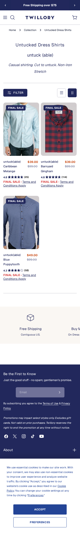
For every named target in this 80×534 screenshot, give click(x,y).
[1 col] (61, 92)
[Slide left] (5, 5)
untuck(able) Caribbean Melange (12, 166)
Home (12, 30)
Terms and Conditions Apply (19, 183)
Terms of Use (50, 403)
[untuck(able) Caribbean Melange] (21, 129)
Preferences (40, 522)
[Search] (12, 17)
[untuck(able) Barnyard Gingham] (59, 129)
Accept (40, 509)
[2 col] (72, 92)
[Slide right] (74, 5)
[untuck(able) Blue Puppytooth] (21, 222)
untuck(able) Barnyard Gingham (49, 166)
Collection (30, 30)
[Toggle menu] (5, 17)
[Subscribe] (59, 392)
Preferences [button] (35, 495)
